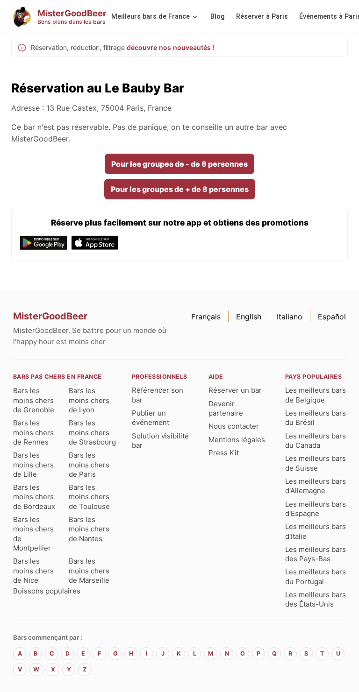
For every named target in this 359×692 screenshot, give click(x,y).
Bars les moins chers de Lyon (89, 400)
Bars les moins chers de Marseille (89, 571)
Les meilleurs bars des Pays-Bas (315, 554)
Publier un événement (150, 418)
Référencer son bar (157, 395)
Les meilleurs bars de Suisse (315, 463)
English (248, 316)
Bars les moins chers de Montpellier (33, 533)
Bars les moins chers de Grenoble (33, 400)
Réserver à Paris (262, 17)
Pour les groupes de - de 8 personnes (179, 164)
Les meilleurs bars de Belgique (315, 395)
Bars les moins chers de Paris (89, 465)
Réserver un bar (235, 390)
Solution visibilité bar (160, 440)
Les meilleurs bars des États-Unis (315, 599)
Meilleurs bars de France (150, 17)
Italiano (289, 316)
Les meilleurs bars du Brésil (315, 418)
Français (206, 316)
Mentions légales (236, 439)
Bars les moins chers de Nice (33, 571)
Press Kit (223, 452)
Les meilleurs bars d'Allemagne (315, 486)
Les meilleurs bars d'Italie (315, 531)
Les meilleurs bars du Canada (315, 440)
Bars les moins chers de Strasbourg (92, 432)
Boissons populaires (46, 590)
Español (332, 316)
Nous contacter (233, 426)
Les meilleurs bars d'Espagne (315, 509)
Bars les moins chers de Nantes (89, 529)
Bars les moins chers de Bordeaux (34, 497)
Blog (217, 17)
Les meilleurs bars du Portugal (315, 576)
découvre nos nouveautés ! (171, 47)
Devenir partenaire (225, 408)
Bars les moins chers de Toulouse (89, 497)
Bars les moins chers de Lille (33, 465)
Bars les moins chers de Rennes (33, 432)
